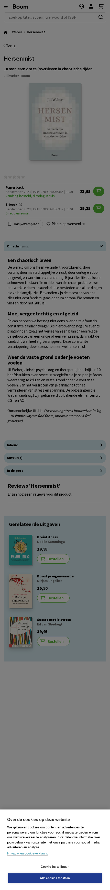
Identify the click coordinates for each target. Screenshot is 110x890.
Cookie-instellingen (55, 867)
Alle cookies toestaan (55, 878)
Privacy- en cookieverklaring (27, 853)
